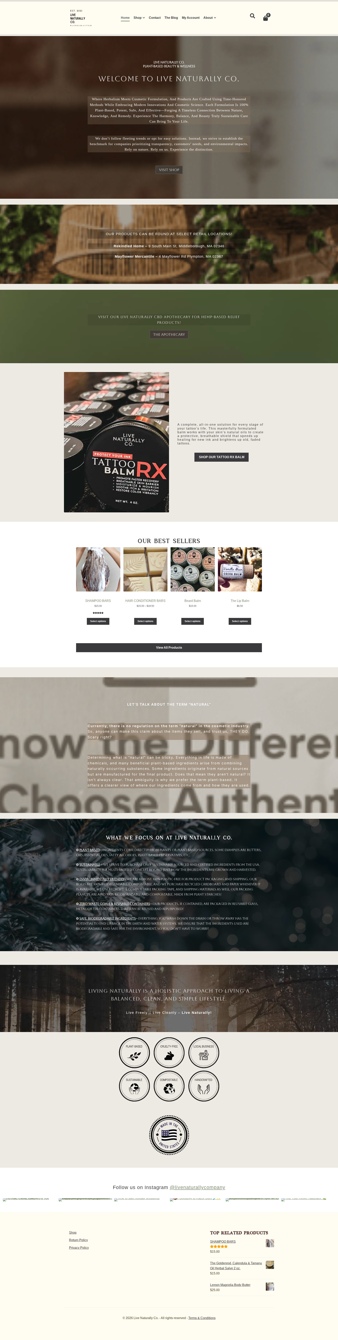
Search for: (252, 16)
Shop (138, 17)
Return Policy (78, 1240)
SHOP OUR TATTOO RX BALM (221, 457)
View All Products (169, 647)
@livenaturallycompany (197, 1187)
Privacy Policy (79, 1247)
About (208, 17)
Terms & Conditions (202, 1318)
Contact (155, 17)
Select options (98, 621)
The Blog (171, 17)
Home (125, 17)
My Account (191, 17)
